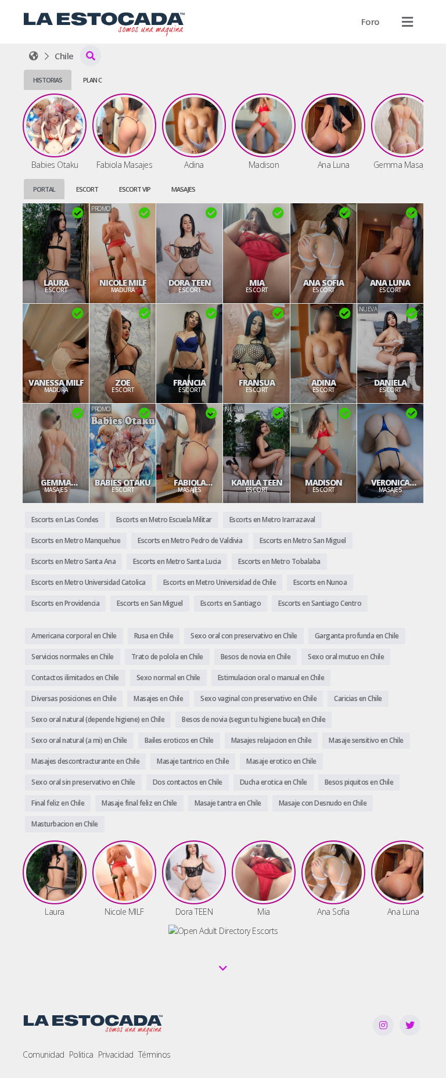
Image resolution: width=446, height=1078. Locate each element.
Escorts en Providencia (65, 603)
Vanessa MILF (56, 383)
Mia (256, 283)
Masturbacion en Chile (64, 824)
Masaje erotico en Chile (281, 761)
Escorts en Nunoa (320, 582)
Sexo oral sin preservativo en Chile (83, 782)
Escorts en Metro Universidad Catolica (88, 582)
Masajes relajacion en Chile (271, 740)
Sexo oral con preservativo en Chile (243, 636)
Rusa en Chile (154, 636)
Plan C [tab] (92, 80)
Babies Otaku (122, 483)
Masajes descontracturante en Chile (85, 761)
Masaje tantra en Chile (228, 803)
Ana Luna (390, 283)
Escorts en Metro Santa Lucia (177, 561)
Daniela (390, 383)
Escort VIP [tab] (134, 189)
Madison (323, 483)
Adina (323, 383)
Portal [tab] (44, 189)
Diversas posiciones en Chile (73, 698)
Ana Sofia (323, 283)
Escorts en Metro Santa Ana (73, 561)
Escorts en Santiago (230, 603)
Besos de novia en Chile (256, 657)
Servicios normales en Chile (72, 657)
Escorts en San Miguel (150, 603)
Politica (81, 1054)
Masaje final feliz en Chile (139, 803)
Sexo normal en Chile (168, 677)
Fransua (257, 383)
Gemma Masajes (56, 483)
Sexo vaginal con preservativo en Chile (258, 698)
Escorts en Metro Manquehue (75, 540)
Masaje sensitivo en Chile (366, 740)
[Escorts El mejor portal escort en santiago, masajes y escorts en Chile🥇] (34, 55)
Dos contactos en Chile (187, 782)
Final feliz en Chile (57, 803)
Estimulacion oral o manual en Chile (271, 677)
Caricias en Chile (358, 698)
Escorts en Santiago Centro (319, 603)
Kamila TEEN (256, 483)
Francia (189, 383)
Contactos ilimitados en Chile (75, 677)
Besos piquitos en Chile (359, 782)
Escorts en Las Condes (65, 519)
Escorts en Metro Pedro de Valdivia (190, 540)
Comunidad (43, 1054)
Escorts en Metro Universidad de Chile (219, 582)
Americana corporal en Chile (74, 636)
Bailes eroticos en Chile (179, 740)
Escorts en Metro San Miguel (303, 540)
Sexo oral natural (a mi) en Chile (79, 740)
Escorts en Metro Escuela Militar (164, 519)
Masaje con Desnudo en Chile (323, 803)
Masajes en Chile (158, 698)
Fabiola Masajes (189, 483)
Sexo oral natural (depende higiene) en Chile (97, 719)
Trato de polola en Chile (167, 657)
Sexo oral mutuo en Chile (346, 657)
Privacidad (116, 1054)
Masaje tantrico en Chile (193, 761)
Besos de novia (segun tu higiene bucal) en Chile (253, 719)
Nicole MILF (122, 283)
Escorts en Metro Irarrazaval (272, 519)
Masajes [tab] (183, 189)
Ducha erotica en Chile (273, 782)
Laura (56, 283)
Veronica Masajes (390, 483)
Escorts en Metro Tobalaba (279, 561)
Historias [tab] (47, 80)
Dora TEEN (189, 283)
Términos (154, 1054)
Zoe (122, 383)
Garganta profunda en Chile (357, 636)
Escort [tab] (87, 189)
